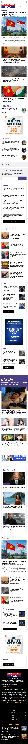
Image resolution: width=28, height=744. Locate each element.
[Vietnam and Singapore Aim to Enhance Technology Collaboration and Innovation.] (14, 26)
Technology (4, 10)
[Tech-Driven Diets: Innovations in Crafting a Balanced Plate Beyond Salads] (7, 437)
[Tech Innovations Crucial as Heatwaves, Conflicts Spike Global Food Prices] (24, 157)
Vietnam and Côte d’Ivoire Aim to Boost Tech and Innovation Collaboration (12, 100)
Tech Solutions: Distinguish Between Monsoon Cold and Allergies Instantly (19, 429)
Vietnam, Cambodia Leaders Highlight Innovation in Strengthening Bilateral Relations (17, 275)
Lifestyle (4, 408)
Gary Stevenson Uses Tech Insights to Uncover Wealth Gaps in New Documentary (14, 528)
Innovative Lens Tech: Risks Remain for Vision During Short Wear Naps (7, 429)
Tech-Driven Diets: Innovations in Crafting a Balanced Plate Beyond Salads (7, 444)
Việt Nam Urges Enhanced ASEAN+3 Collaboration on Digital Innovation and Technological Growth (13, 202)
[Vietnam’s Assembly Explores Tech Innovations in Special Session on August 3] (5, 265)
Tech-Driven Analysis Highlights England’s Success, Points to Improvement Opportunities (9, 297)
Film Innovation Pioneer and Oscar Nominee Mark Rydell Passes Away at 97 (14, 487)
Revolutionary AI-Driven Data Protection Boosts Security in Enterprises (10, 622)
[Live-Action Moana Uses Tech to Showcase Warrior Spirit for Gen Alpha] (14, 498)
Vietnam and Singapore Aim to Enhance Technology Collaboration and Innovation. (13, 14)
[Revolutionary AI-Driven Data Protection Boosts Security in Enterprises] (22, 623)
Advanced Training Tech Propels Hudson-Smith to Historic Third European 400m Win (10, 288)
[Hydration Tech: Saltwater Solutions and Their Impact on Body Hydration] (20, 437)
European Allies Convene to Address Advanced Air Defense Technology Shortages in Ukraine (10, 361)
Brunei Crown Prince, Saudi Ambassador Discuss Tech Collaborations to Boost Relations (9, 110)
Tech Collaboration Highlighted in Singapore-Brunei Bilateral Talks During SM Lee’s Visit (13, 215)
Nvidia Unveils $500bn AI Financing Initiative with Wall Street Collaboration (10, 150)
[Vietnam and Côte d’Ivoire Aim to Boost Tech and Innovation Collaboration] (14, 91)
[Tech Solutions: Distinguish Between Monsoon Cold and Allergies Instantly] (20, 422)
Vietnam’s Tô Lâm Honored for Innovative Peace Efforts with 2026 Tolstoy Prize (13, 195)
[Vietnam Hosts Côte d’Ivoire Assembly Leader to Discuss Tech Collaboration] (5, 255)
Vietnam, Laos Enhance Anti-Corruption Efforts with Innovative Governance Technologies (13, 61)
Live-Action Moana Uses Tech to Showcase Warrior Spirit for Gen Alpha (12, 507)
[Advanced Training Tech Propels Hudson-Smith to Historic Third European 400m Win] (22, 289)
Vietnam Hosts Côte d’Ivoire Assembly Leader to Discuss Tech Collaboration (18, 255)
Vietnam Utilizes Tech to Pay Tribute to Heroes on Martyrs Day (13, 189)
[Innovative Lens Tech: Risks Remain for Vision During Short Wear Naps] (7, 422)
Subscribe (22, 178)
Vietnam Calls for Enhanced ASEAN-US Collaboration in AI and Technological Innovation (13, 209)
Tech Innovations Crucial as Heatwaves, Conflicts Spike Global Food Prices (9, 157)
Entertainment (6, 504)
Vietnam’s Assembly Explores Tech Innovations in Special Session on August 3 (17, 264)
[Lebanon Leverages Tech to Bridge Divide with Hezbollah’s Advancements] (14, 71)
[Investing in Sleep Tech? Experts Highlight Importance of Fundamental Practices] (14, 398)
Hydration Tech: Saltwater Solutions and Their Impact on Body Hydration (19, 444)
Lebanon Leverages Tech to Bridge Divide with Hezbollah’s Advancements (13, 80)
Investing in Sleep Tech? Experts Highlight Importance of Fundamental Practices (13, 412)
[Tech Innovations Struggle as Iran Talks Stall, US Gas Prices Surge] (24, 142)
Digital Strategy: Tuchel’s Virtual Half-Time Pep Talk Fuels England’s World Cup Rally (11, 305)
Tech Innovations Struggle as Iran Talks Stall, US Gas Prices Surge (10, 142)
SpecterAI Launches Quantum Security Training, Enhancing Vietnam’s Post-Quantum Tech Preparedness (10, 614)
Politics (3, 57)
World (3, 76)
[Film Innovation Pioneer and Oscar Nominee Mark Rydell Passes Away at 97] (14, 478)
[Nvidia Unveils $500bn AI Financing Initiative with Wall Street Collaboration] (24, 150)
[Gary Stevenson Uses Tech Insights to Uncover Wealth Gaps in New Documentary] (14, 519)
